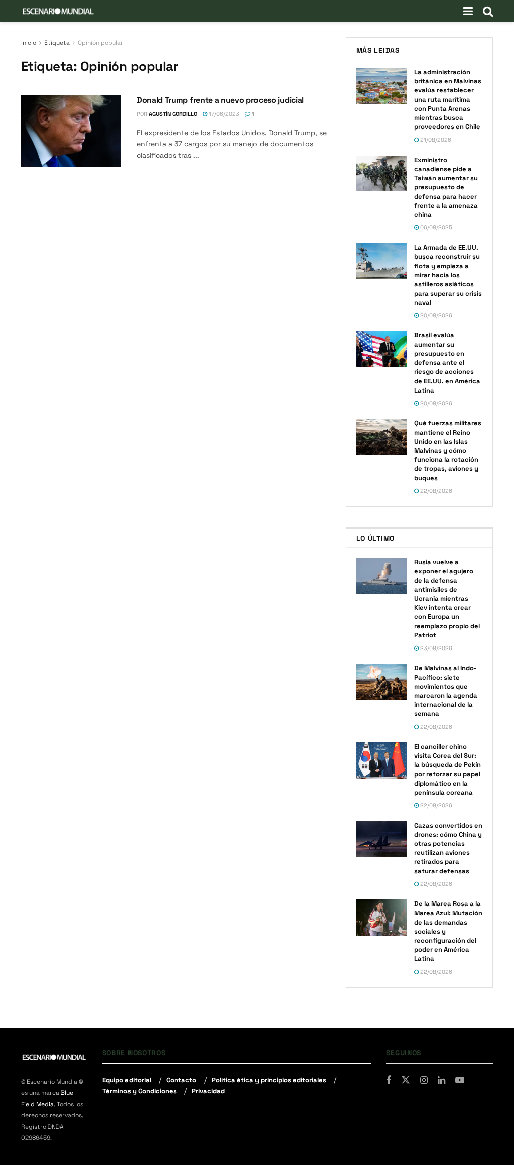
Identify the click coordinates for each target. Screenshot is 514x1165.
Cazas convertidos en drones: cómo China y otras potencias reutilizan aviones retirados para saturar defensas (448, 848)
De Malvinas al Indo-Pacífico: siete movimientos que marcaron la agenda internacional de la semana (445, 691)
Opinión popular (100, 43)
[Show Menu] (468, 11)
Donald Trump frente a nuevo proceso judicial (220, 100)
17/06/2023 (223, 113)
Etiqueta (57, 43)
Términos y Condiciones (139, 1091)
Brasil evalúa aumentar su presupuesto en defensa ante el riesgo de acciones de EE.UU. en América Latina (447, 362)
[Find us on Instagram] (424, 1080)
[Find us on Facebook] (388, 1080)
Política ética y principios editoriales (269, 1080)
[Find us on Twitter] (405, 1080)
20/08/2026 (435, 315)
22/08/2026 (435, 490)
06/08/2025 (435, 227)
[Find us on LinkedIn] (441, 1080)
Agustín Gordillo (173, 113)
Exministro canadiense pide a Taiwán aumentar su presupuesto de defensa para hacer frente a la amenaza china (446, 187)
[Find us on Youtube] (459, 1080)
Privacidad (208, 1091)
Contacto (181, 1080)
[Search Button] (488, 11)
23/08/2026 (435, 648)
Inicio (28, 43)
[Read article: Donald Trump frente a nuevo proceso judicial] (71, 131)
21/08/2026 (435, 139)
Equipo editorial (126, 1080)
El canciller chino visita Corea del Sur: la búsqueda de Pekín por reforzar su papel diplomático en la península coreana (447, 769)
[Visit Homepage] (58, 11)
